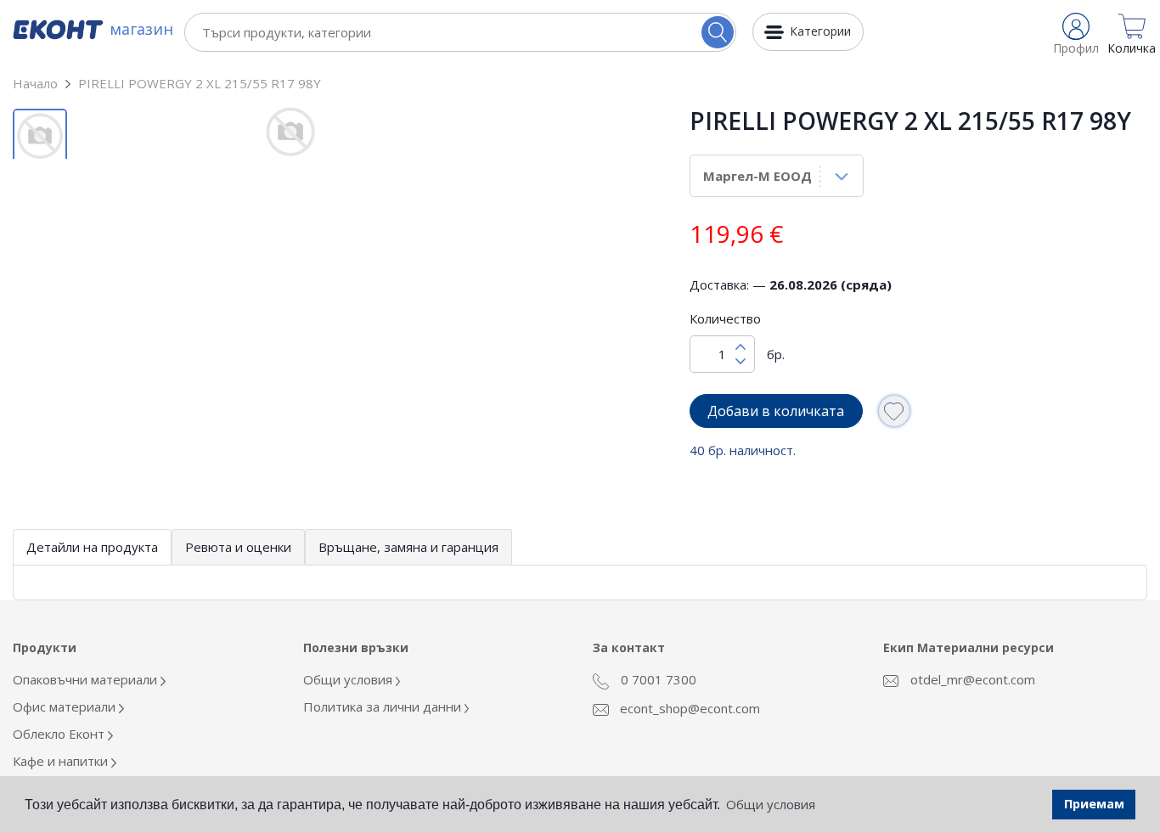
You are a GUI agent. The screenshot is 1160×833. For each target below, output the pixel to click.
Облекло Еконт (60, 733)
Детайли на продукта (92, 546)
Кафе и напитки (62, 760)
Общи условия (349, 679)
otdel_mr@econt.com (971, 679)
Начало (35, 83)
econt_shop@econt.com (688, 708)
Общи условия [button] (770, 804)
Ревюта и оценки (238, 546)
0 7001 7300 (656, 679)
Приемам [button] (1094, 804)
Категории (820, 31)
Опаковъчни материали (86, 679)
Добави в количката (775, 411)
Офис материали (66, 706)
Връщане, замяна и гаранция (408, 546)
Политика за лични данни (384, 706)
